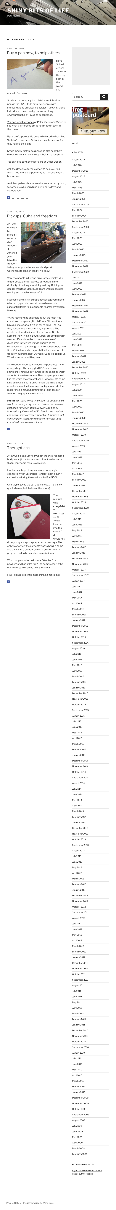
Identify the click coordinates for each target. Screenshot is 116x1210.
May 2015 (77, 732)
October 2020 (79, 373)
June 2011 (77, 996)
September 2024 (80, 204)
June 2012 (77, 929)
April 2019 (77, 468)
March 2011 (78, 1013)
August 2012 (78, 918)
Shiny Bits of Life (38, 10)
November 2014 (80, 766)
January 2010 (78, 1092)
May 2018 (77, 530)
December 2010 (80, 1030)
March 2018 (78, 541)
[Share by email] (27, 200)
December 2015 (80, 693)
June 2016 (77, 659)
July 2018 (76, 519)
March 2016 (78, 676)
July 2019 (76, 451)
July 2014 (76, 788)
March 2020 (78, 412)
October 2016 (79, 637)
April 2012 (77, 940)
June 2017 (77, 592)
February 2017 (79, 614)
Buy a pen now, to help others (33, 52)
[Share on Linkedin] (22, 200)
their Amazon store (52, 154)
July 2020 (77, 390)
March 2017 (78, 609)
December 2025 (80, 170)
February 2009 (79, 1154)
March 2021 (78, 350)
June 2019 (77, 457)
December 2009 (80, 1097)
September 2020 (80, 378)
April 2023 (77, 244)
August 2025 (78, 176)
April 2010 (77, 1075)
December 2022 (80, 260)
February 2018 (79, 547)
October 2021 (79, 317)
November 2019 (80, 429)
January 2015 (78, 755)
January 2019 (78, 485)
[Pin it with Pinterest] (18, 197)
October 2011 (78, 974)
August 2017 (78, 581)
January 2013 (78, 890)
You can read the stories (20, 122)
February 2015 (79, 749)
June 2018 (77, 524)
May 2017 (77, 597)
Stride (10, 100)
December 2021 (80, 305)
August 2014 (78, 783)
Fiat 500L (52, 482)
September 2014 (80, 777)
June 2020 (77, 395)
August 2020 (78, 384)
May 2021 (77, 345)
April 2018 (77, 536)
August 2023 (78, 232)
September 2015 (80, 710)
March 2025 (78, 193)
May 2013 (77, 867)
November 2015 (80, 698)
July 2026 (77, 165)
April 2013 (77, 873)
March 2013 (78, 878)
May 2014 (77, 800)
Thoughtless (18, 452)
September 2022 (80, 272)
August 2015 (78, 715)
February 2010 (79, 1086)
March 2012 (78, 946)
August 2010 (78, 1052)
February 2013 (79, 884)
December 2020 (80, 367)
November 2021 (80, 311)
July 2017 (76, 586)
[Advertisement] (91, 66)
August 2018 (78, 513)
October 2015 (79, 704)
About (75, 143)
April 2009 (77, 1142)
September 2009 (80, 1114)
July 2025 (77, 182)
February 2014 (79, 817)
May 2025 (77, 187)
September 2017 (80, 575)
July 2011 (76, 991)
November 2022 (80, 266)
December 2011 (80, 963)
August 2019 (78, 446)
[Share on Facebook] (8, 197)
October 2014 (79, 772)
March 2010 (78, 1081)
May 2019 (77, 463)
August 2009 (78, 1120)
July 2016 (76, 654)
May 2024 (77, 210)
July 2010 (77, 1058)
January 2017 (78, 620)
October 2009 (79, 1109)
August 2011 (78, 985)
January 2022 (78, 300)
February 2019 (79, 479)
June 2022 (77, 283)
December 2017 (80, 558)
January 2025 (78, 199)
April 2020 (77, 406)
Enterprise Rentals (36, 478)
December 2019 (80, 423)
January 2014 (78, 822)
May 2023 (77, 238)
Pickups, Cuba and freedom (32, 218)
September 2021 (80, 322)
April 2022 (77, 288)
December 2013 (80, 828)
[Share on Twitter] (13, 197)
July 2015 (76, 721)
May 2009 (77, 1137)
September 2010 (80, 1047)
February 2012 (79, 951)
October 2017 (79, 569)
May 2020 (77, 401)
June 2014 (77, 794)
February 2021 (79, 356)
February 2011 (79, 1019)
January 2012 (78, 957)
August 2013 (78, 850)
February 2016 (79, 682)
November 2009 (80, 1103)
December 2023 (80, 221)
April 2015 (77, 738)
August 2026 (78, 159)
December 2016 (80, 625)
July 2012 (76, 923)
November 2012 (80, 901)
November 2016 (80, 631)
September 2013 (80, 845)
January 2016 (78, 687)
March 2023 (78, 249)
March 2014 (78, 811)
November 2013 (80, 833)
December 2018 (80, 491)
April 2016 (77, 671)
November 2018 (80, 496)
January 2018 (78, 552)
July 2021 (76, 333)
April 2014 (77, 805)
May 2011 (77, 1002)
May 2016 (77, 665)
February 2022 (79, 294)
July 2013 (76, 856)
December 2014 (80, 760)
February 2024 (79, 215)
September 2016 (80, 642)
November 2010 (80, 1036)
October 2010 (79, 1041)
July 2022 (76, 277)
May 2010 (77, 1069)
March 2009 (78, 1148)
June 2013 (77, 862)
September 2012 (80, 912)
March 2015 (78, 744)
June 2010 (77, 1064)
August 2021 (78, 328)
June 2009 (77, 1131)
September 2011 (80, 979)
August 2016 (78, 648)
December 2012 (80, 895)
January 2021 (78, 361)
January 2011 (78, 1024)
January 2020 (79, 418)
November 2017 (80, 564)
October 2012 (79, 906)
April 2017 (77, 603)
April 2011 (77, 1008)
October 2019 (79, 434)
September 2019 (80, 440)
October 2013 (79, 839)
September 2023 (80, 227)
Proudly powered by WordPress (38, 1203)
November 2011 (80, 968)
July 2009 (77, 1126)
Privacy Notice (13, 1203)
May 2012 (77, 935)
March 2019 (78, 474)
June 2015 (77, 727)
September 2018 (80, 508)
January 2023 (78, 255)
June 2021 (77, 339)
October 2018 (79, 502)
